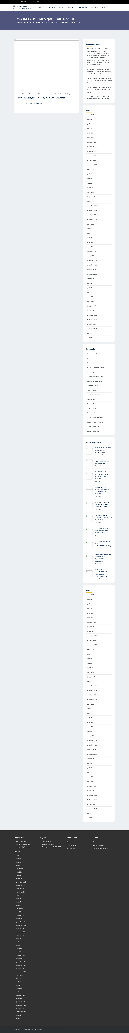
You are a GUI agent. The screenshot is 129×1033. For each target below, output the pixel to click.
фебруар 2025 (91, 197)
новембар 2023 (92, 265)
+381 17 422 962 (21, 2)
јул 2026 (89, 119)
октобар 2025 (91, 160)
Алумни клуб (71, 848)
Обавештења (91, 399)
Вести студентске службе (52, 94)
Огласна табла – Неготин (95, 417)
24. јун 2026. (98, 535)
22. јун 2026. (98, 548)
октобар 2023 (91, 269)
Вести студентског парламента (97, 372)
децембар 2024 (92, 206)
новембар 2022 (92, 319)
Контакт (95, 842)
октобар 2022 (91, 324)
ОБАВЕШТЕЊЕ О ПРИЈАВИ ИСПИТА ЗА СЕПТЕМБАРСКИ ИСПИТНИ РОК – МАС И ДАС (99, 90)
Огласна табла (92, 408)
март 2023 (90, 301)
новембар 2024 (92, 210)
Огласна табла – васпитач (95, 413)
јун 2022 (89, 333)
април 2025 (90, 187)
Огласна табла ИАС (93, 431)
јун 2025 (89, 178)
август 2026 (91, 115)
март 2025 (90, 192)
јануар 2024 (91, 256)
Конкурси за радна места (95, 376)
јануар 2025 (91, 201)
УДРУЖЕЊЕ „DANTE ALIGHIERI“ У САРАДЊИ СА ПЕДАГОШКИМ (103, 517)
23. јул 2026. (98, 466)
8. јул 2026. (98, 481)
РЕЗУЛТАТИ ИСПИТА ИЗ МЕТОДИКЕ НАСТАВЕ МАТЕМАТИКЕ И (102, 530)
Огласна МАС (91, 404)
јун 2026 (89, 124)
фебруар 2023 (91, 306)
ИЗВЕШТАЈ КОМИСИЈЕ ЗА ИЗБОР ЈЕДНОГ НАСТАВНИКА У (103, 450)
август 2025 (91, 169)
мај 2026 (89, 128)
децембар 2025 (92, 151)
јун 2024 (89, 233)
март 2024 (90, 247)
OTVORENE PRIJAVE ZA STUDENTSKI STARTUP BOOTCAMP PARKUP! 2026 (98, 98)
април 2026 (90, 133)
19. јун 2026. (98, 563)
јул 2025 (89, 174)
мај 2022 (89, 338)
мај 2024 (89, 238)
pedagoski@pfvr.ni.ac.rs (39, 2)
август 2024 (91, 224)
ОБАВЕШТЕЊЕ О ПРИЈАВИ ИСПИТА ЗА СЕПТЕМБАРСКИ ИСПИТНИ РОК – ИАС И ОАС (99, 81)
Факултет (40, 7)
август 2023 (91, 278)
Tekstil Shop (52, 1029)
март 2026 (90, 137)
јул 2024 (89, 228)
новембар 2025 (92, 156)
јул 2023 (89, 283)
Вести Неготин (92, 363)
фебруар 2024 (91, 251)
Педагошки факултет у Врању (33, 1029)
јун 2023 (89, 288)
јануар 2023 (91, 310)
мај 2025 (89, 183)
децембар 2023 (92, 260)
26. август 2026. (99, 455)
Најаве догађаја (92, 390)
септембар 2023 (92, 274)
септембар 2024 (92, 219)
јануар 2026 (91, 146)
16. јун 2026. (98, 579)
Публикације (83, 7)
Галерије (94, 7)
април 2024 (90, 242)
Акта (103, 7)
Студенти (51, 7)
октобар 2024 (91, 215)
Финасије (71, 7)
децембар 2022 (92, 315)
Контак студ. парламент (100, 848)
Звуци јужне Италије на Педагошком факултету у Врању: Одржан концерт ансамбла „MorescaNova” (99, 72)
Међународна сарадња (94, 381)
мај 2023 (89, 292)
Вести (61, 7)
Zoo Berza (58, 1029)
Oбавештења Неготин (94, 354)
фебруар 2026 (91, 142)
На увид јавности (92, 385)
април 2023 (90, 297)
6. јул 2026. (98, 522)
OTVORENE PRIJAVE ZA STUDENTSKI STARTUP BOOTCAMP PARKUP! (102, 504)
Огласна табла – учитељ (95, 422)
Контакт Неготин (98, 845)
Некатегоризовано (93, 395)
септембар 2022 (92, 329)
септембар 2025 (92, 165)
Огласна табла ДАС (66, 94)
